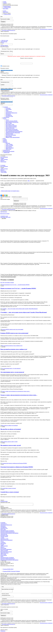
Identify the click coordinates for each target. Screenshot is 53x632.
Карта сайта (3, 529)
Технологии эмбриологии (6, 524)
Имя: (2, 79)
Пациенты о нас (4, 528)
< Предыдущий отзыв (5, 190)
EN (3, 42)
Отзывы (5, 2)
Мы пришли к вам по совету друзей (11, 445)
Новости (2, 160)
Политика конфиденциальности (8, 531)
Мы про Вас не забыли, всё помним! (11, 429)
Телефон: (3, 84)
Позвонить (3, 630)
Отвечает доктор (4, 536)
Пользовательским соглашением (46, 29)
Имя (1, 16)
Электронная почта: (5, 82)
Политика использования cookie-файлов (9, 533)
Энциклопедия (4, 41)
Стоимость (3, 542)
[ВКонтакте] (1, 195)
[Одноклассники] (3, 195)
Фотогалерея (3, 161)
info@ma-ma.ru (4, 211)
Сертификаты (4, 527)
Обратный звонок (4, 552)
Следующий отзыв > (15, 190)
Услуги (2, 541)
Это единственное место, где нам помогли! (12, 372)
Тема (3, 586)
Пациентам (3, 526)
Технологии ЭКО (4, 538)
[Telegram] (5, 195)
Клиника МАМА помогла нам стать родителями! (14, 333)
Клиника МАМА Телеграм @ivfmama (11, 571)
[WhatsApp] (6, 195)
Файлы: (2, 506)
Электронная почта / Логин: (7, 51)
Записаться (3, 615)
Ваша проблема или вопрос (8, 589)
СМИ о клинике (4, 159)
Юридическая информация (6, 540)
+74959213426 (6, 152)
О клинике (3, 165)
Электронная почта (6, 595)
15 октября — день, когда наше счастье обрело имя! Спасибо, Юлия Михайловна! (24, 312)
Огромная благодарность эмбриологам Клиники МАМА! (17, 467)
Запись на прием (4, 550)
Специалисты (4, 523)
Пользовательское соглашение (7, 530)
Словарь (2, 537)
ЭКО (28, 180)
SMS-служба (3, 554)
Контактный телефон (5, 19)
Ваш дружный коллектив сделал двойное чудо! (14, 349)
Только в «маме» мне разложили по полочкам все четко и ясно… (19, 395)
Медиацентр (3, 543)
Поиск (2, 556)
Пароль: (2, 53)
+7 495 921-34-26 (7, 7)
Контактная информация (6, 549)
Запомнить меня (5, 66)
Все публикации (4, 157)
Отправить (3, 21)
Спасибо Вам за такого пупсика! (10, 492)
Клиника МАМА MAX (8, 569)
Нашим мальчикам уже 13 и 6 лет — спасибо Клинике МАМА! (18, 288)
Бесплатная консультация (6, 551)
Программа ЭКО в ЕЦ (5, 217)
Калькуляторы (4, 555)
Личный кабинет (4, 45)
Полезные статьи (4, 535)
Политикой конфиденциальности (8, 30)
